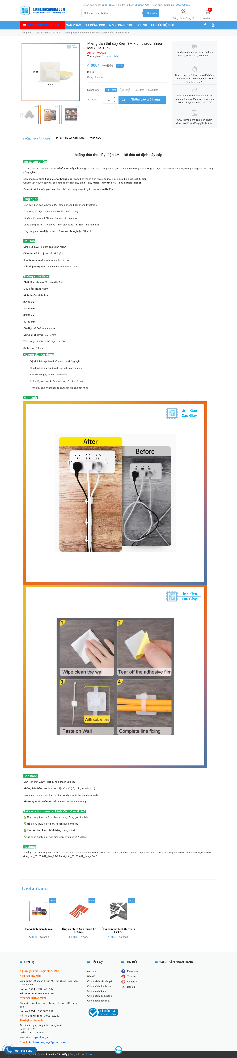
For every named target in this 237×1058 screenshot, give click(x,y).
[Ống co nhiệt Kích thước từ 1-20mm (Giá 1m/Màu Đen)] (118, 911)
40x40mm (153, 90)
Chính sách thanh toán (99, 986)
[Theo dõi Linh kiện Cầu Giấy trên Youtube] (213, 25)
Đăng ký (190, 18)
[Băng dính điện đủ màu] (39, 911)
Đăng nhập (178, 18)
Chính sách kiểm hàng (99, 995)
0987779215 (183, 4)
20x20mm (111, 90)
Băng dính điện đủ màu (39, 929)
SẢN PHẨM (73, 25)
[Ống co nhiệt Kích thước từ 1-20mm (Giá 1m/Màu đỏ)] (78, 911)
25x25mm (125, 90)
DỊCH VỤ (141, 25)
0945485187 (109, 4)
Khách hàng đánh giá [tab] (70, 138)
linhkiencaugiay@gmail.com (47, 1042)
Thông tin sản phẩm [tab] (36, 138)
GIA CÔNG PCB (95, 25)
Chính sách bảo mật (98, 1000)
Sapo (88, 1054)
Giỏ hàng (92, 971)
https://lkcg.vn (41, 1037)
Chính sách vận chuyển (100, 981)
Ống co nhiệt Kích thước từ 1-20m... (79, 930)
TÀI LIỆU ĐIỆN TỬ (162, 25)
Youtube (131, 976)
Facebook (132, 971)
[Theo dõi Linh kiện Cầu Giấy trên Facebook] (205, 25)
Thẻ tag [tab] (95, 138)
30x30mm (139, 90)
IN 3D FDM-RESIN (120, 25)
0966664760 (142, 4)
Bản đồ (91, 976)
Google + (132, 981)
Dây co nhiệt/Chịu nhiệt (48, 32)
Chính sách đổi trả (97, 991)
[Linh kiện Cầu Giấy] (42, 10)
